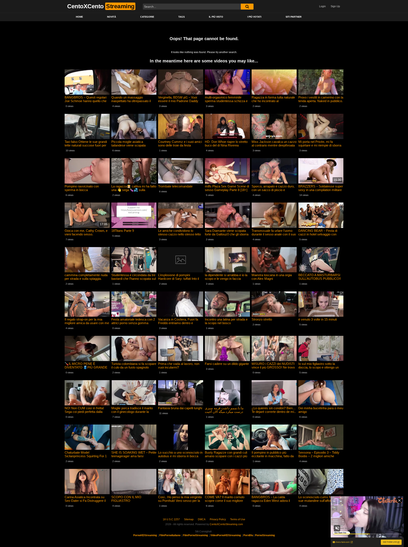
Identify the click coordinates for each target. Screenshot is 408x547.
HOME (79, 16)
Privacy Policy (218, 519)
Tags (181, 16)
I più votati (254, 16)
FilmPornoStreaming (195, 535)
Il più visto (216, 16)
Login (322, 6)
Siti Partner (294, 16)
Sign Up (335, 6)
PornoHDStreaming (145, 535)
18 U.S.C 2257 (171, 519)
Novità (111, 16)
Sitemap (189, 519)
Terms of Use (237, 519)
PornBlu (248, 535)
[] (247, 7)
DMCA (201, 519)
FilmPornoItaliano (169, 535)
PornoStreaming (265, 535)
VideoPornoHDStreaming (225, 535)
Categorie (147, 16)
